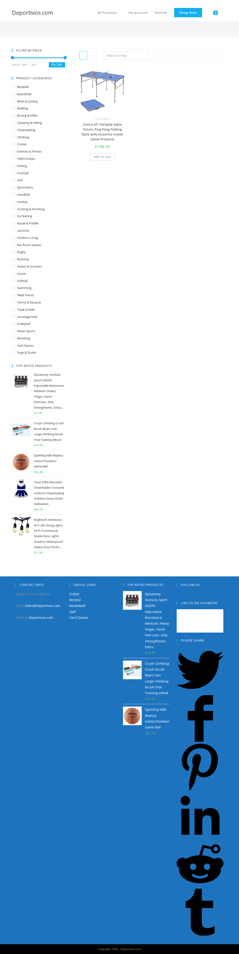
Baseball (22, 87)
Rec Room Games (29, 245)
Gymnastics (25, 187)
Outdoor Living (27, 238)
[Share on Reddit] (200, 886)
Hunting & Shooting (31, 209)
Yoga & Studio (26, 352)
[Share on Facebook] (200, 740)
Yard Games (25, 345)
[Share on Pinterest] (200, 789)
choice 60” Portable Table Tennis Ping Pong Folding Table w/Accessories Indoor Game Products (102, 131)
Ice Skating (24, 216)
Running (23, 259)
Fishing (22, 166)
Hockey (22, 202)
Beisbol (75, 600)
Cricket (22, 144)
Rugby (21, 252)
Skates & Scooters (29, 266)
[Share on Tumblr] (200, 934)
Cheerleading (26, 130)
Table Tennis (102, 119)
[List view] (94, 55)
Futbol (74, 594)
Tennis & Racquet (29, 302)
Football (22, 173)
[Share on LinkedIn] (200, 837)
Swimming (24, 288)
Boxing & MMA (27, 115)
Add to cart (102, 157)
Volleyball (23, 324)
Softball (22, 281)
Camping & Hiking (29, 123)
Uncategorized (27, 317)
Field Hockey (26, 159)
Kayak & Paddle (28, 223)
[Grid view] (83, 55)
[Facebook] (178, 594)
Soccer (21, 274)
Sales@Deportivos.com (42, 605)
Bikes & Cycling (27, 101)
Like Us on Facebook (199, 603)
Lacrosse (23, 230)
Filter (57, 65)
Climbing (23, 137)
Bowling (22, 108)
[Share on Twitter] (200, 692)
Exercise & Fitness (29, 151)
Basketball (24, 94)
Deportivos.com (32, 12)
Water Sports (26, 331)
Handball (23, 194)
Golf (20, 180)
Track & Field (26, 309)
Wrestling (23, 338)
